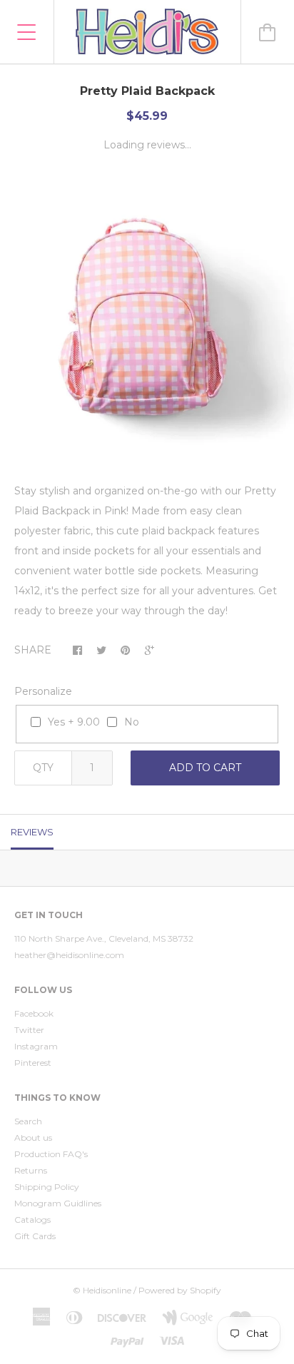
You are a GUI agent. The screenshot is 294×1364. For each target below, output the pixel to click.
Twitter (29, 1029)
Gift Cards (35, 1236)
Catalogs (32, 1219)
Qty (43, 767)
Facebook (34, 1013)
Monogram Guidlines (57, 1203)
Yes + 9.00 (74, 722)
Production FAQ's (51, 1154)
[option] (147, 320)
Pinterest (32, 1062)
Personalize (43, 691)
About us (33, 1137)
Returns (30, 1170)
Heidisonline (107, 1290)
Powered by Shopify (179, 1290)
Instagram (36, 1046)
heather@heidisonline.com (69, 955)
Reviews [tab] (32, 832)
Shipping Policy (46, 1186)
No (131, 722)
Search (28, 1121)
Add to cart (205, 767)
